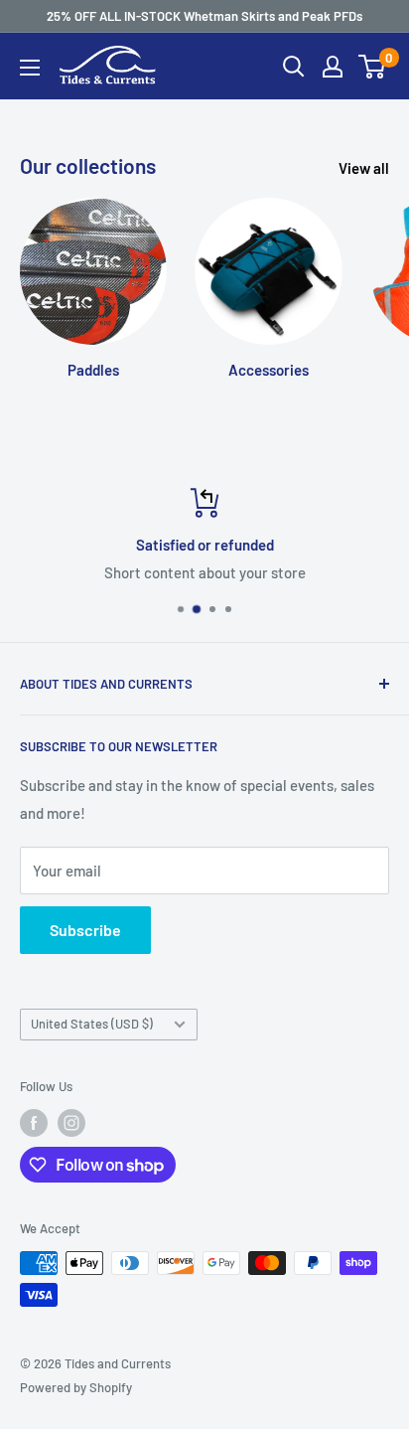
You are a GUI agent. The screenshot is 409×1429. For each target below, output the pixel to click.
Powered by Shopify (76, 1387)
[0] (372, 67)
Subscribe (85, 929)
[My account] (332, 67)
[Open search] (294, 67)
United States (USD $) (92, 1024)
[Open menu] (30, 68)
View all (364, 168)
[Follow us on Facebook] (34, 1123)
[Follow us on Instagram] (71, 1123)
